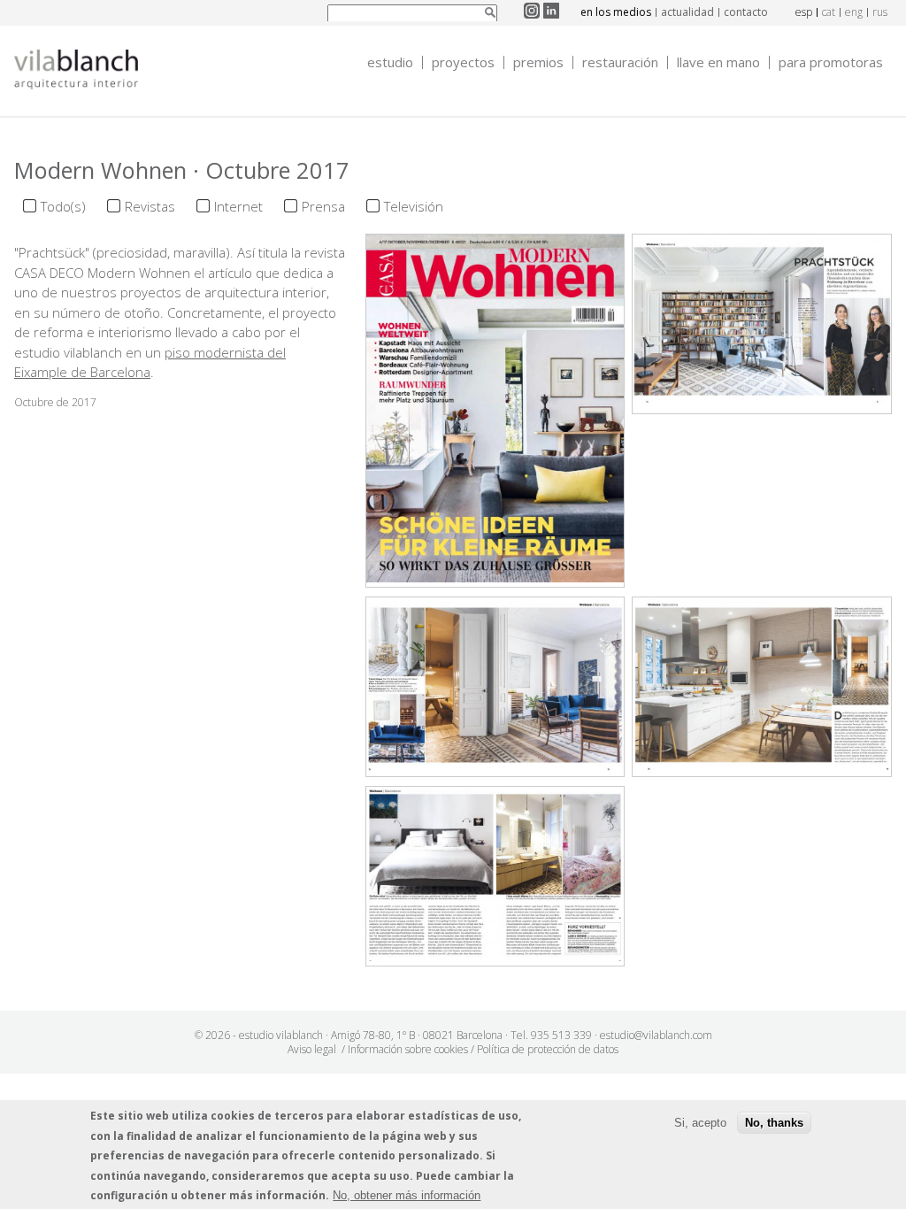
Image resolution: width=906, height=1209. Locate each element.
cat (828, 11)
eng (854, 11)
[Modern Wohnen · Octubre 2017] (495, 577)
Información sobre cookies (408, 1049)
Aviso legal (312, 1049)
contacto (746, 11)
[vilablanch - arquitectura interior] (76, 72)
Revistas (150, 206)
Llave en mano (718, 62)
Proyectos (463, 62)
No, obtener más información (406, 1195)
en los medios (615, 11)
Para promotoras (831, 62)
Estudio (390, 62)
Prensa (323, 206)
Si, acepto (700, 1122)
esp (803, 11)
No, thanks (774, 1122)
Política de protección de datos (547, 1049)
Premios (538, 62)
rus (879, 11)
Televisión (413, 206)
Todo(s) (63, 206)
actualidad (687, 11)
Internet (238, 206)
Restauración (620, 62)
